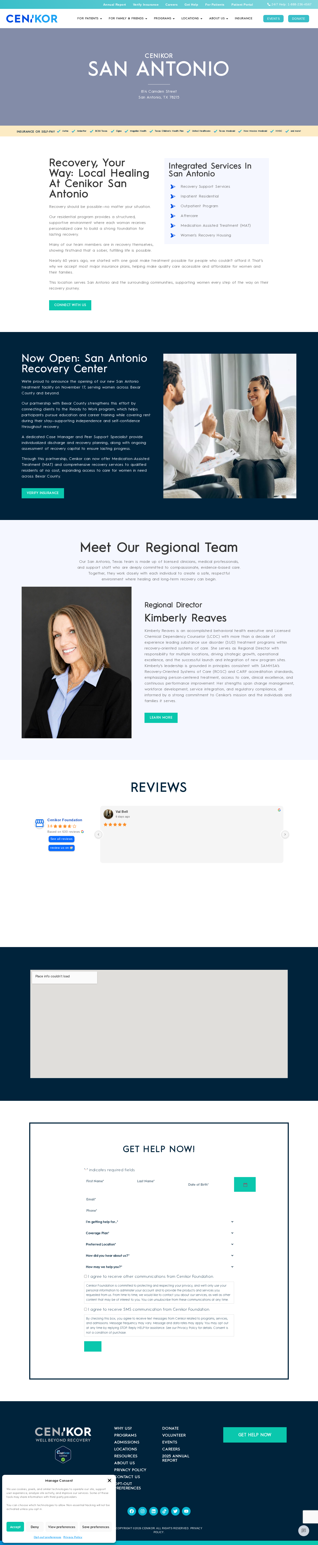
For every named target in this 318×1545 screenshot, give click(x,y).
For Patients (215, 4)
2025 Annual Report (175, 1458)
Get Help (191, 4)
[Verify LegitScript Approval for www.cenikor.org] (63, 1448)
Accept (15, 1527)
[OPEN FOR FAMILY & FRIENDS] (146, 18)
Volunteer (174, 1435)
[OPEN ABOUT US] (227, 18)
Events (169, 1442)
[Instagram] (142, 1511)
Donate (170, 1428)
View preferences (61, 1527)
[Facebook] (131, 1511)
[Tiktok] (164, 1511)
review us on (59, 847)
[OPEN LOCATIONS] (201, 18)
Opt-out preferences (47, 1537)
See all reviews (61, 839)
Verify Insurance (146, 4)
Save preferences (95, 1527)
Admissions (126, 1442)
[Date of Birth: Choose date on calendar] (245, 1184)
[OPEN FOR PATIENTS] (101, 18)
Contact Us (127, 1477)
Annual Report (114, 4)
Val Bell (122, 811)
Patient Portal (242, 4)
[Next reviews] (285, 834)
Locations (125, 1449)
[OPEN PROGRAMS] (173, 18)
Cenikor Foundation (64, 820)
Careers (171, 4)
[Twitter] (175, 1511)
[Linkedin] (153, 1511)
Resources (126, 1456)
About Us (124, 1463)
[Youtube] (186, 1511)
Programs (125, 1435)
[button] (109, 1480)
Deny (35, 1527)
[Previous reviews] (98, 834)
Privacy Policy (72, 1537)
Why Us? (123, 1428)
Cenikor (148, 1528)
